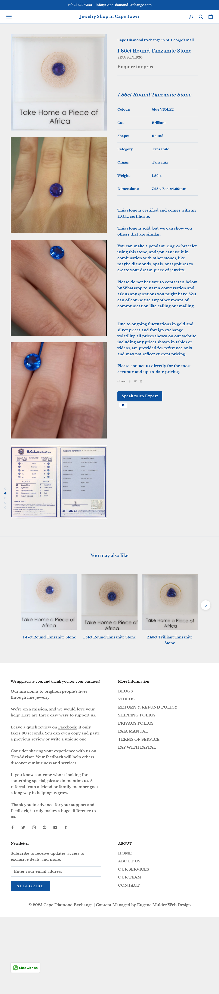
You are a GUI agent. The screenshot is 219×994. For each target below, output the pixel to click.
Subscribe (30, 886)
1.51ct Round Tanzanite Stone (109, 637)
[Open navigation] (9, 16)
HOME (125, 853)
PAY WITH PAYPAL (137, 747)
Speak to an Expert (140, 396)
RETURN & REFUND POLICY (147, 707)
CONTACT (129, 885)
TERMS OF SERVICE (139, 739)
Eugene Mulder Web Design (164, 905)
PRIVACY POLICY (136, 723)
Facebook (67, 727)
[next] (205, 605)
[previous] (13, 605)
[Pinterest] (141, 381)
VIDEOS (126, 699)
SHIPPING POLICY (137, 715)
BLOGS (125, 691)
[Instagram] (34, 827)
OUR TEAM (129, 877)
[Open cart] (211, 16)
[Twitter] (135, 381)
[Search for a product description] (201, 16)
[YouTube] (55, 827)
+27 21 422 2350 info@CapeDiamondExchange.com (110, 5)
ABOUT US (129, 861)
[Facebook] (130, 381)
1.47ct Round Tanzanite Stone (49, 637)
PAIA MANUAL (133, 731)
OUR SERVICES (133, 869)
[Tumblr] (66, 827)
